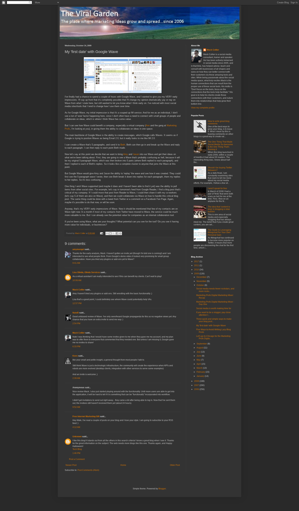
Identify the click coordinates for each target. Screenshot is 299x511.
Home (123, 465)
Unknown (77, 436)
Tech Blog (77, 449)
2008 (197, 381)
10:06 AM (77, 280)
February (201, 372)
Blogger (162, 488)
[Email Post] (101, 233)
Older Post (175, 465)
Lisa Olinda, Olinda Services (86, 272)
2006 (197, 389)
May (199, 360)
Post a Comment (77, 459)
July (199, 352)
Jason (136, 154)
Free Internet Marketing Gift (86, 416)
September (202, 344)
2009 (197, 273)
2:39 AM (76, 378)
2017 (197, 261)
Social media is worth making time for (213, 308)
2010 (197, 269)
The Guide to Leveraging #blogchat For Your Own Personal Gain (219, 232)
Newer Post (71, 465)
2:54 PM (76, 323)
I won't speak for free (217, 188)
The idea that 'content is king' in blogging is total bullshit (219, 209)
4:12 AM (76, 427)
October (201, 285)
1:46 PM (76, 453)
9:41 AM (76, 263)
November (202, 281)
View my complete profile (203, 107)
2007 (197, 385)
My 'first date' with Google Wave (211, 325)
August (200, 347)
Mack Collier (79, 289)
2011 (197, 265)
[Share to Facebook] (117, 233)
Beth (122, 144)
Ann (148, 125)
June (199, 356)
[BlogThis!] (110, 233)
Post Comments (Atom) (88, 470)
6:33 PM (76, 346)
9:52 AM (76, 407)
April (199, 364)
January (201, 376)
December (202, 277)
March (200, 368)
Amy (125, 154)
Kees (75, 356)
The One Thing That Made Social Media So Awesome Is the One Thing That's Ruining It (220, 145)
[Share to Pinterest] (120, 233)
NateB (76, 313)
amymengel (78, 249)
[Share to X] (113, 233)
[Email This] (107, 233)
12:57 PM (77, 303)
